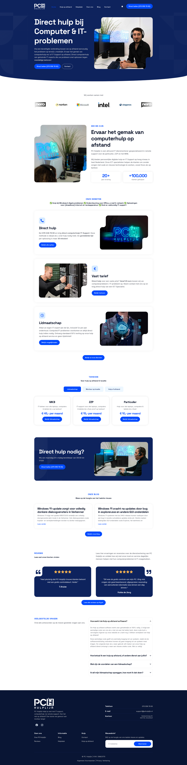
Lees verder (41, 524)
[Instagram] (42, 725)
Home (54, 7)
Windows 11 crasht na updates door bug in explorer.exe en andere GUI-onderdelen (123, 510)
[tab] (72, 389)
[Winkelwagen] (122, 6)
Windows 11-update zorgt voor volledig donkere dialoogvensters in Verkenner (61, 510)
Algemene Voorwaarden (86, 761)
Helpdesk (79, 7)
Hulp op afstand (66, 7)
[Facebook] (36, 725)
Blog (98, 7)
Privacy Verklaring (103, 761)
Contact (107, 7)
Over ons (89, 7)
